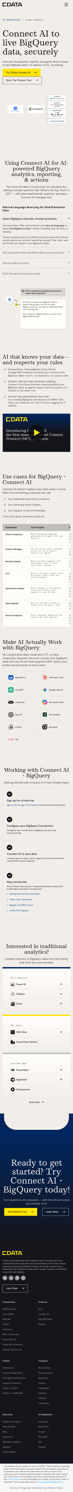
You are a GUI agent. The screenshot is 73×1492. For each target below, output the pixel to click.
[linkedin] (5, 1278)
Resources (8, 1436)
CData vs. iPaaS (10, 1388)
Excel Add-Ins (9, 1339)
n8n (40, 1442)
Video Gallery (9, 1452)
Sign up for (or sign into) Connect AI (24, 805)
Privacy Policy (13, 1479)
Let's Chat (11, 1288)
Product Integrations (13, 1373)
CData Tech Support (19, 910)
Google (41, 1431)
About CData (44, 1367)
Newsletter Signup (11, 1442)
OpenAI (41, 1447)
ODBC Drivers (9, 1309)
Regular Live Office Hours (21, 905)
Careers (42, 1398)
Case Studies (9, 1426)
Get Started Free (17, 1211)
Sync (40, 1309)
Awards (42, 1383)
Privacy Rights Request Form (50, 1482)
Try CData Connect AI (18, 72)
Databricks (43, 1426)
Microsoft (42, 1436)
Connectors (8, 1367)
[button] (36, 216)
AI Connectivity (11, 19)
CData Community (12, 1421)
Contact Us (43, 1403)
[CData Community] (23, 1278)
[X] (11, 1278)
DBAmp (41, 1324)
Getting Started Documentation (24, 894)
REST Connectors (11, 1334)
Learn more (52, 1211)
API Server (8, 1329)
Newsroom (43, 1378)
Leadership (43, 1388)
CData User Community (20, 899)
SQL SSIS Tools (45, 1319)
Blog (5, 1431)
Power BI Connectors (13, 1344)
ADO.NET (7, 1319)
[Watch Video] (36, 433)
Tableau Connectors (12, 1349)
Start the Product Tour (18, 80)
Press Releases (45, 1373)
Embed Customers (12, 1383)
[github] (17, 1278)
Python (6, 1324)
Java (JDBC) (8, 1314)
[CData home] (15, 4)
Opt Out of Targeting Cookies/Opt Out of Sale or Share (36, 1488)
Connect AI (43, 1314)
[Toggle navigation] (66, 4)
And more (34, 1102)
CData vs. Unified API (13, 1393)
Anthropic (43, 1421)
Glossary (7, 1447)
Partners (42, 1393)
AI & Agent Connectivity (14, 1378)
